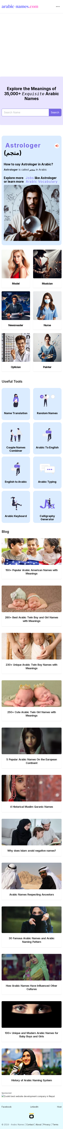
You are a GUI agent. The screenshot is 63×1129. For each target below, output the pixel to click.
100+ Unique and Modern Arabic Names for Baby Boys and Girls (31, 1034)
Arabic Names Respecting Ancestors (31, 894)
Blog (5, 531)
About (38, 1124)
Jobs (30, 178)
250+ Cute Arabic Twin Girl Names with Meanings (31, 713)
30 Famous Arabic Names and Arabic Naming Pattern (31, 940)
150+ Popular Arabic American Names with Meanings (31, 571)
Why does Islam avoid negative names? (31, 850)
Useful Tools (12, 381)
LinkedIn (34, 1107)
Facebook (7, 1107)
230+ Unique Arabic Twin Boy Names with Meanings (31, 666)
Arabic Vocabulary (42, 181)
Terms (55, 1124)
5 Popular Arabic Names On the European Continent (31, 761)
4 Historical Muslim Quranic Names (31, 806)
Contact (30, 1124)
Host (59, 1107)
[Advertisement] (31, 47)
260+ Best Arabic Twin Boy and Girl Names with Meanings (31, 619)
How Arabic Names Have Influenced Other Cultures (31, 987)
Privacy (46, 1124)
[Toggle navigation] (58, 6)
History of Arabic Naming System (31, 1080)
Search (55, 112)
